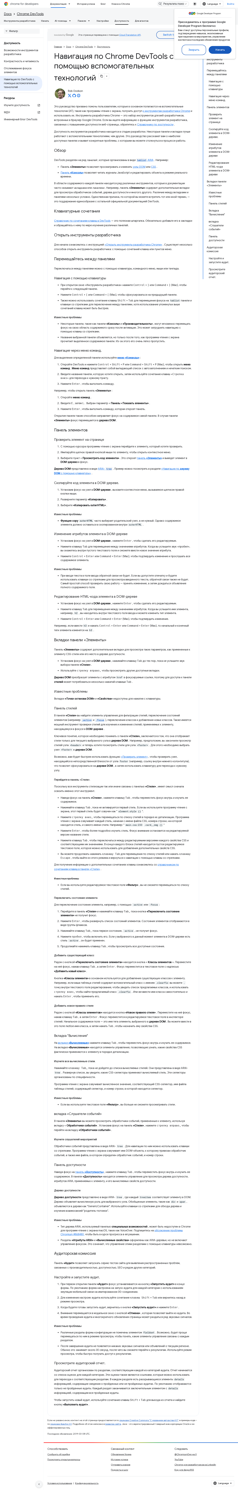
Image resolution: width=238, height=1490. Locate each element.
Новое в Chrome (121, 3)
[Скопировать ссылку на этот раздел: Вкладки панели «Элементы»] (109, 640)
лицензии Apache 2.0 (61, 1424)
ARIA (145, 160)
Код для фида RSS (184, 1469)
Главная (58, 46)
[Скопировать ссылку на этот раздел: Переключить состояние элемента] (100, 898)
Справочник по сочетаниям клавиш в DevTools (82, 220)
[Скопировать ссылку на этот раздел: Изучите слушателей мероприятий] (100, 1139)
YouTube (179, 1459)
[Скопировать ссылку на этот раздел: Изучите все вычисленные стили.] (99, 1061)
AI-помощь (61, 20)
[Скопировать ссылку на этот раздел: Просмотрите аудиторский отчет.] (108, 1363)
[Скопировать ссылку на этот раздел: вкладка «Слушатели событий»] (105, 1114)
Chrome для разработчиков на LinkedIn (195, 1464)
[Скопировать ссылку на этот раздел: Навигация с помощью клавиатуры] (109, 278)
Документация (58, 3)
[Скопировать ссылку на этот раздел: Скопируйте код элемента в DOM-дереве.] (122, 483)
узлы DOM (139, 167)
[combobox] (173, 4)
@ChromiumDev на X (186, 1454)
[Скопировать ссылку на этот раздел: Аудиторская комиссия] (99, 1254)
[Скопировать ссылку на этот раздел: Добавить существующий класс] (97, 955)
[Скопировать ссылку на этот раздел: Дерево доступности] (83, 1190)
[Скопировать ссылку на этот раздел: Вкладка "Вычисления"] (91, 1036)
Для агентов (141, 20)
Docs (8, 14)
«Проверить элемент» (134, 756)
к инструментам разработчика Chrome (166, 111)
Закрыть (193, 50)
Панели (82, 20)
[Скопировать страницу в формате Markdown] (102, 76)
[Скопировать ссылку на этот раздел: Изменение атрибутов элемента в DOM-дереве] (131, 534)
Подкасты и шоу (119, 1469)
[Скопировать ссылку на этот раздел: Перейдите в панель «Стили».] (93, 780)
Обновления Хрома (121, 1454)
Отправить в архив (120, 1464)
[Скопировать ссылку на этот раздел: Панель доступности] (89, 1165)
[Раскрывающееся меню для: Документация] (70, 4)
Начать (220, 50)
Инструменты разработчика (19, 20)
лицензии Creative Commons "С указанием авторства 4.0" (148, 1420)
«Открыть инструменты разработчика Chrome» (133, 244)
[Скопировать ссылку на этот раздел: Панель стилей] (80, 709)
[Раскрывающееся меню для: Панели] (90, 21)
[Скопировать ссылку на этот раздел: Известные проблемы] (85, 317)
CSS (153, 167)
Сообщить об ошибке (58, 1454)
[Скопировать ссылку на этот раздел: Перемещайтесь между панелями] (118, 259)
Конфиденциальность (86, 1483)
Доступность (121, 20)
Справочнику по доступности (155, 124)
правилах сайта (113, 1424)
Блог (103, 3)
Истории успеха (86, 3)
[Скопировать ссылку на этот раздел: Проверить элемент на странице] (107, 440)
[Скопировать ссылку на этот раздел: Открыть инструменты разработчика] (124, 235)
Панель (72, 172)
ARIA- (105, 468)
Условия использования (59, 1483)
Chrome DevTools (30, 14)
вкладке (73, 1043)
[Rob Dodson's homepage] (78, 96)
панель (149, 458)
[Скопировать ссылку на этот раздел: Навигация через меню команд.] (105, 351)
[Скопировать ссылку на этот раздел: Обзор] (69, 151)
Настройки (103, 20)
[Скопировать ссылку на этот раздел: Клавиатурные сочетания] (103, 211)
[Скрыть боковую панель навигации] (39, 1484)
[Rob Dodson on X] (69, 96)
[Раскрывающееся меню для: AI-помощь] (71, 21)
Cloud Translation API (130, 34)
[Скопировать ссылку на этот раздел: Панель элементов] (91, 430)
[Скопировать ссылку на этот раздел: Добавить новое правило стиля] (96, 1006)
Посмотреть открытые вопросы (63, 1459)
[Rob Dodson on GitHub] (74, 96)
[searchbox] (22, 31)
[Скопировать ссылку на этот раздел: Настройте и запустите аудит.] (103, 1277)
